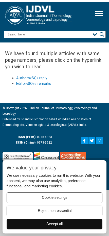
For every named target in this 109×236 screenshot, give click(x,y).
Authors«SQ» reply (31, 78)
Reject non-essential (54, 211)
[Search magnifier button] (101, 34)
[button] (98, 13)
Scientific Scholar (32, 119)
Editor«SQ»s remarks (33, 83)
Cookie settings (54, 197)
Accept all (54, 224)
